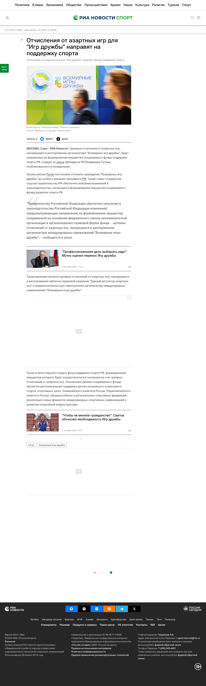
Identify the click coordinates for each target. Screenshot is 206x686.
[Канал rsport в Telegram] (122, 609)
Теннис (150, 619)
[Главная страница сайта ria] (92, 18)
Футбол (35, 619)
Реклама (65, 624)
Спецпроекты (48, 624)
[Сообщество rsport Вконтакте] (97, 609)
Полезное (170, 619)
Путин (50, 174)
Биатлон (69, 619)
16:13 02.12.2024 (14, 30)
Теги (159, 619)
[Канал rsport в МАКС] (72, 609)
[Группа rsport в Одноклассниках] (109, 609)
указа (60, 162)
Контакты (141, 624)
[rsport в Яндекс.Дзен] (84, 609)
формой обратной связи (168, 645)
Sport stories (136, 619)
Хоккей (89, 619)
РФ (84, 178)
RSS (152, 624)
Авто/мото (102, 619)
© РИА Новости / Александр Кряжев (42, 127)
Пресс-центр (107, 624)
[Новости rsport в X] (134, 609)
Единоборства (118, 619)
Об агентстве (125, 624)
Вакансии (10, 641)
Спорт (31, 445)
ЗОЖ (79, 619)
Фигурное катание (52, 619)
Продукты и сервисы (85, 624)
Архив (161, 624)
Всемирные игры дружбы (52, 445)
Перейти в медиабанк (70, 127)
